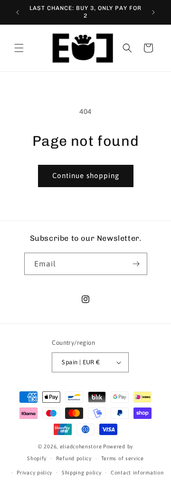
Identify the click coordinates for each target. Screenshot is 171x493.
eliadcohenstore (81, 446)
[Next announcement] (153, 12)
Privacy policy (34, 472)
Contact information (137, 472)
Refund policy (74, 458)
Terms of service (122, 458)
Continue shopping (85, 175)
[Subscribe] (136, 264)
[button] (19, 48)
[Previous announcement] (17, 12)
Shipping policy (82, 472)
